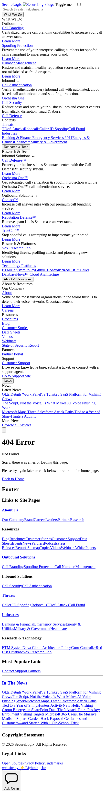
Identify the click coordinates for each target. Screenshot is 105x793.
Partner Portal (12, 354)
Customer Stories (15, 328)
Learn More (11, 41)
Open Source (12, 763)
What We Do (13, 14)
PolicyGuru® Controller (44, 270)
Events (17, 543)
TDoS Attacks (13, 129)
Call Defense (12, 116)
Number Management (19, 63)
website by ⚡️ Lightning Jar (24, 768)
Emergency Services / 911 (52, 138)
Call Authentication (17, 85)
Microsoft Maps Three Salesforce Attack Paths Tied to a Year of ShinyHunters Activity (49, 703)
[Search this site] (4, 429)
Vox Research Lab (16, 248)
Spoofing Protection (17, 45)
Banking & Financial (18, 624)
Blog (6, 323)
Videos (7, 336)
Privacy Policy (33, 763)
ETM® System (13, 270)
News (8, 381)
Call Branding (13, 28)
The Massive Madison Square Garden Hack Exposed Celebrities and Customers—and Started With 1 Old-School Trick (49, 718)
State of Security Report (20, 345)
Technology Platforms (19, 266)
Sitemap (33, 548)
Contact (10, 200)
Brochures (10, 319)
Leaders (51, 520)
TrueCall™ (10, 230)
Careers (8, 310)
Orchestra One (13, 98)
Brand (29, 520)
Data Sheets (11, 332)
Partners (64, 520)
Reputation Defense (19, 217)
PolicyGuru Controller (78, 648)
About (7, 293)
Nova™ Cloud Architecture (37, 274)
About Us (10, 510)
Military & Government (49, 142)
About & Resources (18, 279)
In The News (14, 682)
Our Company (13, 520)
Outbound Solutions (18, 557)
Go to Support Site (16, 376)
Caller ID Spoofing (54, 129)
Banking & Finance (17, 138)
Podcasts (50, 543)
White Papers (85, 548)
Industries (9, 133)
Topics (45, 548)
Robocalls (31, 129)
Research (77, 520)
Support (21, 671)
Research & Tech (16, 147)
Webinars (9, 341)
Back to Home (13, 479)
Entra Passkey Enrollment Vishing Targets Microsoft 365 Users (51, 712)
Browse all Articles (16, 425)
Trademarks (54, 763)
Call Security (12, 102)
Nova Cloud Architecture (41, 648)
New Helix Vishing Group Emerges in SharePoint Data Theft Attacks (47, 707)
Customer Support (16, 363)
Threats (7, 124)
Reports (21, 548)
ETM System (12, 648)
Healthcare (22, 142)
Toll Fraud (77, 129)
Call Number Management (74, 567)
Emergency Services (50, 624)
